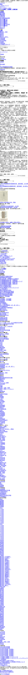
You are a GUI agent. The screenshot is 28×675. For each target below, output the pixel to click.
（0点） (6, 8)
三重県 (2, 599)
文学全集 (2, 17)
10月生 (2, 520)
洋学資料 (2, 384)
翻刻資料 (2, 14)
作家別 (2, 432)
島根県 (2, 609)
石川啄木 (2, 437)
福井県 (2, 594)
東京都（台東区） (5, 563)
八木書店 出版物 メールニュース (9, 656)
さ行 (1, 445)
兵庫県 (2, 604)
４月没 (2, 529)
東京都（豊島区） (5, 574)
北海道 (2, 541)
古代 (1, 342)
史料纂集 (2, 367)
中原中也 (2, 459)
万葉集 (2, 397)
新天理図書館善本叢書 (6, 67)
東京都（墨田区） (5, 564)
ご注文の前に (3, 253)
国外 (1, 629)
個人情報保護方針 (5, 663)
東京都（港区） (4, 559)
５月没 (2, 530)
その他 (2, 331)
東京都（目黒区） (5, 568)
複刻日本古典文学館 (5, 495)
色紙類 (2, 505)
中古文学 (2, 633)
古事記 (2, 400)
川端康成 (2, 442)
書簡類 (2, 501)
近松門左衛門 (3, 420)
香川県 (2, 615)
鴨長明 (2, 411)
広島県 (2, 611)
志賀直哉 (2, 447)
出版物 (2, 12)
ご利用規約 (3, 659)
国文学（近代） (4, 37)
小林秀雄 (2, 444)
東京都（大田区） (5, 566)
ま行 (1, 467)
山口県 (2, 613)
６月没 (2, 531)
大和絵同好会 (3, 491)
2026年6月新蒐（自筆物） (7, 654)
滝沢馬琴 (2, 421)
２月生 (2, 510)
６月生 (2, 515)
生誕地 (2, 540)
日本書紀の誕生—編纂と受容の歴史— (10, 222)
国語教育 (2, 391)
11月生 (2, 521)
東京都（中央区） (5, 558)
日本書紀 (2, 401)
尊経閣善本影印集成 (5, 277)
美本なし (2, 28)
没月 (1, 524)
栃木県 (2, 551)
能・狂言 (2, 335)
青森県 (2, 543)
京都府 (2, 601)
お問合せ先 (3, 263)
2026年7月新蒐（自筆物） (7, 655)
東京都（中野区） (5, 573)
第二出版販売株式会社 (6, 670)
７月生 (2, 516)
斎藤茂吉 (2, 446)
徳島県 (2, 614)
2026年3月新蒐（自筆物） (7, 650)
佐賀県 (2, 620)
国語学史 (2, 379)
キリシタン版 (3, 359)
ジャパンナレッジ (5, 673)
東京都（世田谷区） (5, 569)
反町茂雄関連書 (4, 354)
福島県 (2, 549)
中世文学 (2, 634)
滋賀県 (2, 600)
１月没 (2, 525)
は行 (1, 461)
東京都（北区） (4, 578)
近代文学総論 (3, 431)
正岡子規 (2, 469)
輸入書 (2, 340)
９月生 (2, 519)
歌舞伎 (2, 486)
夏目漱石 (2, 460)
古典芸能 (2, 38)
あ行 (1, 434)
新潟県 (2, 590)
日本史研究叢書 (4, 339)
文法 (1, 385)
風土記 (2, 402)
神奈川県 (2, 586)
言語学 (2, 33)
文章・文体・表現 (5, 387)
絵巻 (1, 635)
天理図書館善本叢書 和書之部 (8, 282)
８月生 (2, 518)
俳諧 (1, 424)
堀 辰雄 (2, 466)
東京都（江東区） (5, 583)
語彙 (1, 386)
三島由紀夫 (3, 470)
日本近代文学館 (4, 364)
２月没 (2, 526)
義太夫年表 (3, 314)
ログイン (2, 7)
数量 (1, 80)
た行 (1, 450)
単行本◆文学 (3, 19)
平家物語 (2, 414)
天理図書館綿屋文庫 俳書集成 (8, 280)
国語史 (2, 380)
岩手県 (2, 544)
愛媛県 (2, 616)
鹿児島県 (2, 626)
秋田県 (2, 546)
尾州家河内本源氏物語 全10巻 (8, 207)
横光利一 (2, 475)
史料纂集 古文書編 (5, 300)
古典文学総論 (3, 394)
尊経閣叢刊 (3, 494)
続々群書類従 (3, 304)
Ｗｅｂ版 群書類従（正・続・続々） (10, 305)
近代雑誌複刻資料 (5, 18)
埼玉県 (2, 554)
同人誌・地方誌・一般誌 (7, 429)
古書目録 (2, 43)
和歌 (1, 395)
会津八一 (2, 435)
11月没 (2, 538)
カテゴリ (2, 3)
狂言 (1, 484)
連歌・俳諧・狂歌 (5, 641)
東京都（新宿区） (5, 560)
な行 (1, 456)
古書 (1, 30)
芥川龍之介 (3, 436)
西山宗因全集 (3, 310)
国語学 (2, 34)
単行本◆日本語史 (5, 24)
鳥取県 (2, 608)
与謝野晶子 (3, 476)
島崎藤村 (2, 449)
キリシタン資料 (4, 382)
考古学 (2, 341)
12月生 (2, 523)
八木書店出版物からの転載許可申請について (12, 661)
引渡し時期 (3, 262)
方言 (1, 390)
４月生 (2, 513)
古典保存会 (3, 493)
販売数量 (2, 261)
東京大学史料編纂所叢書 (7, 292)
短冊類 (2, 506)
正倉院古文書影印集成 (6, 276)
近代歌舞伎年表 (4, 312)
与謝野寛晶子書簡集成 (6, 307)
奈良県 (2, 605)
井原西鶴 (2, 419)
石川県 (2, 593)
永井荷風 (2, 457)
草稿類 (2, 500)
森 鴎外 (2, 472)
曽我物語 (2, 415)
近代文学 (2, 329)
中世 (1, 344)
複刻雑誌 (2, 427)
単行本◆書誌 (3, 23)
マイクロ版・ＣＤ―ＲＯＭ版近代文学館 (11, 322)
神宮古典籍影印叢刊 (5, 285)
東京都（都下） (4, 585)
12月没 (2, 539)
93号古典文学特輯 (5, 646)
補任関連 (2, 347)
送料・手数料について (6, 256)
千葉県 (2, 555)
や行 (1, 474)
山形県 (2, 548)
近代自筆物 (3, 40)
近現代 (2, 346)
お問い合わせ (3, 664)
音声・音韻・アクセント (7, 389)
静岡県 (2, 596)
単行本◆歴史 (3, 22)
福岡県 (2, 619)
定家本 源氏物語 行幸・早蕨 (8, 202)
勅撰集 (2, 396)
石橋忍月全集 (3, 317)
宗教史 (2, 349)
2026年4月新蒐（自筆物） (7, 651)
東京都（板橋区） (5, 576)
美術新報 (2, 365)
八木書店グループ (5, 665)
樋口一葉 (2, 464)
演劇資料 (2, 15)
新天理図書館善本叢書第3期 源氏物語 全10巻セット (14, 187)
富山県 (2, 591)
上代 (1, 399)
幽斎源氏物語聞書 (5, 227)
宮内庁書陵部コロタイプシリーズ (9, 287)
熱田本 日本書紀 (5, 296)
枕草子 (2, 407)
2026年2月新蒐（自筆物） (7, 649)
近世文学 (2, 327)
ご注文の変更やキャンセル (7, 258)
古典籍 (2, 42)
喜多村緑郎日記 (4, 315)
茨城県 (2, 550)
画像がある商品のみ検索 (8, 50)
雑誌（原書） (3, 426)
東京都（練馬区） (5, 575)
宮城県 (2, 545)
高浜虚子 (2, 451)
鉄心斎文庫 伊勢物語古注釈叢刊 (9, 278)
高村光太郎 (3, 452)
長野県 (2, 589)
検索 (1, 4)
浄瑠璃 (2, 485)
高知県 (2, 618)
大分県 (2, 624)
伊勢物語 (2, 405)
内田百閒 (2, 440)
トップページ (3, 51)
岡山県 (2, 610)
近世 (1, 345)
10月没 (2, 536)
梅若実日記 (3, 309)
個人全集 (2, 430)
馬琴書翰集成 (3, 306)
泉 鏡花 (2, 439)
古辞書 (2, 381)
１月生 (2, 509)
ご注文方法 (3, 254)
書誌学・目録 (3, 32)
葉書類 (2, 503)
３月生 (2, 511)
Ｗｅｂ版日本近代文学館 (7, 324)
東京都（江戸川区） (5, 584)
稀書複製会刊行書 (5, 490)
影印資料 (2, 13)
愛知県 (2, 598)
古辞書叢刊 (3, 496)
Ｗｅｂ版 (2, 27)
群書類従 (2, 301)
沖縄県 (2, 628)
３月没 (2, 528)
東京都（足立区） (5, 579)
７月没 (2, 533)
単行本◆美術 (3, 25)
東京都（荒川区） (5, 580)
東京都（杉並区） (5, 571)
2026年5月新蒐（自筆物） (7, 653)
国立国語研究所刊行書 (6, 377)
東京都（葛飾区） (5, 581)
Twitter (2, 270)
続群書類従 (3, 302)
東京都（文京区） (5, 561)
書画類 (2, 504)
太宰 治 (2, 454)
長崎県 (2, 621)
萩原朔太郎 (3, 462)
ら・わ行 (2, 477)
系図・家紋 (3, 350)
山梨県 (2, 588)
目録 (1, 355)
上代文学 (2, 631)
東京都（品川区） (5, 565)
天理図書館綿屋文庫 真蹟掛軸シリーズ (11, 281)
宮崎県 (2, 625)
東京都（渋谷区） (5, 570)
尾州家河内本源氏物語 (6, 294)
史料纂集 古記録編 (5, 299)
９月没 (2, 535)
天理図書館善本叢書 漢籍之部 (8, 284)
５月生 (2, 514)
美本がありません (5, 370)
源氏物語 (2, 406)
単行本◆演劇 (3, 20)
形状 (1, 499)
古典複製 (2, 39)
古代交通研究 (3, 337)
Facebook (2, 271)
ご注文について (4, 5)
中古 (1, 404)
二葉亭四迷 (3, 465)
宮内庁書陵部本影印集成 (7, 291)
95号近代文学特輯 (5, 648)
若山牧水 (2, 479)
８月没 (2, 534)
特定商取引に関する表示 (7, 259)
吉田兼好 (2, 412)
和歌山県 (2, 606)
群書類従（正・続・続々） (7, 366)
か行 (1, 441)
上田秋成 (2, 422)
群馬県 (2, 553)
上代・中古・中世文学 (6, 326)
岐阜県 (2, 595)
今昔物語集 (3, 409)
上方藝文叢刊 (3, 289)
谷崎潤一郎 (3, 455)
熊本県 (2, 623)
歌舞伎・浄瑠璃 (4, 334)
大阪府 (2, 603)
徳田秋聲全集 (3, 319)
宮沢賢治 (2, 471)
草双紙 (2, 638)
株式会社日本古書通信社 (7, 671)
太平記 (2, 416)
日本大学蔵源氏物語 (5, 286)
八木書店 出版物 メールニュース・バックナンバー (14, 658)
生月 (1, 508)
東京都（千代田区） (5, 556)
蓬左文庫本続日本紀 (5, 290)
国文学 (2, 35)
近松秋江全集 (3, 320)
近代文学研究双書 (5, 330)
